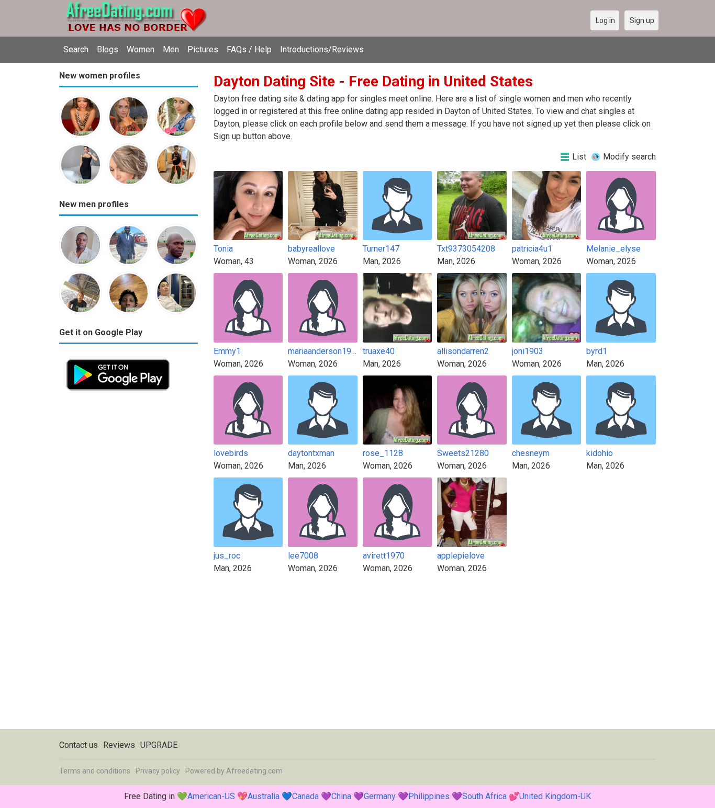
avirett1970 (384, 556)
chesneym (531, 453)
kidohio (599, 453)
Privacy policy (158, 771)
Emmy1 (227, 351)
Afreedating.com (254, 771)
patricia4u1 (532, 249)
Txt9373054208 (466, 249)
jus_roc (227, 556)
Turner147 (381, 249)
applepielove (461, 556)
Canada (305, 796)
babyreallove (311, 249)
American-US (211, 796)
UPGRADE (158, 745)
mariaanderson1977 (324, 351)
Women (140, 49)
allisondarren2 (463, 351)
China (341, 796)
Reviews (119, 745)
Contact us (78, 745)
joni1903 (527, 351)
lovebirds (231, 453)
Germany (380, 796)
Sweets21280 (463, 453)
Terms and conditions (94, 771)
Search (75, 49)
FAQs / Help (249, 49)
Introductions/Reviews (322, 49)
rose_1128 (383, 453)
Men (171, 49)
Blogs (107, 49)
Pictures (202, 49)
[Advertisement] (128, 554)
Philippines (429, 796)
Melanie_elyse (613, 249)
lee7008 (303, 556)
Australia (264, 796)
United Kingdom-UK (555, 796)
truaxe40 (379, 351)
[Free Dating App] (118, 358)
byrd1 (596, 351)
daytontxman (311, 453)
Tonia (223, 249)
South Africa (484, 796)
